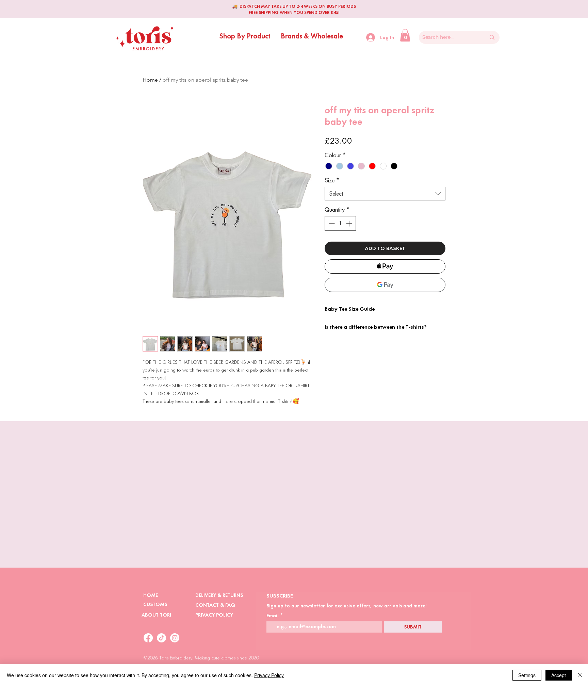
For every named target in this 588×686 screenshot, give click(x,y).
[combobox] (385, 193)
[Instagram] (174, 637)
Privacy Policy (269, 675)
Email (272, 615)
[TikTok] (161, 637)
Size (332, 180)
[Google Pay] (385, 285)
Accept (558, 675)
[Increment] (349, 223)
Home (150, 80)
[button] (245, 35)
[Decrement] (331, 223)
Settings (527, 675)
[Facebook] (148, 637)
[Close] (580, 675)
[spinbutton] (340, 223)
